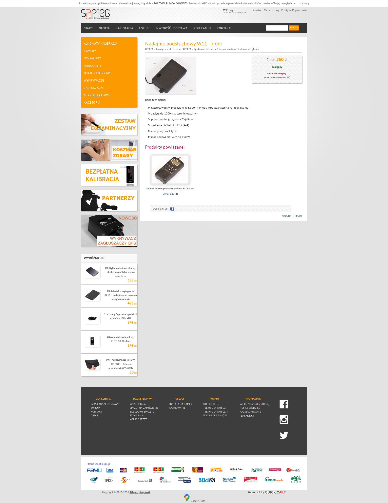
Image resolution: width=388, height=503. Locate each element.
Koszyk (230, 10)
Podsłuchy (92, 66)
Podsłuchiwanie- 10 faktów (250, 411)
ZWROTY (95, 407)
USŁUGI (144, 28)
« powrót (286, 215)
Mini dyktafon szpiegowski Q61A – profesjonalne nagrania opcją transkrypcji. (120, 294)
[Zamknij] (304, 3)
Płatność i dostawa (172, 28)
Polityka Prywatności (294, 10)
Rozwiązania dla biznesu (168, 48)
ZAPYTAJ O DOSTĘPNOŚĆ (277, 77)
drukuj (298, 215)
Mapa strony (271, 10)
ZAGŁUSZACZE (94, 88)
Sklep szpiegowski (140, 492)
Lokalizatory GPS (98, 73)
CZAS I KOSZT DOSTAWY (105, 403)
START (88, 28)
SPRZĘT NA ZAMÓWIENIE (144, 407)
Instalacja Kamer (180, 403)
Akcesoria (92, 102)
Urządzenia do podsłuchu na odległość (237, 48)
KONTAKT (224, 28)
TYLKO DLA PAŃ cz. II (215, 411)
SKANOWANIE (177, 407)
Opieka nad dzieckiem (205, 48)
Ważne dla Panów (215, 415)
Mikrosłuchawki (97, 95)
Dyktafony (92, 58)
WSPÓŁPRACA (138, 403)
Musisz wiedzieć (249, 407)
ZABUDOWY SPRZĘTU (142, 411)
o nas (94, 415)
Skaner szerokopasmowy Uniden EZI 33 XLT (170, 188)
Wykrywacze (94, 80)
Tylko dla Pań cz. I (215, 407)
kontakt (96, 411)
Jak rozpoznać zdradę (254, 403)
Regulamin (202, 28)
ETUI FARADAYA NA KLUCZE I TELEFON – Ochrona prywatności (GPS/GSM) (120, 364)
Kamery (90, 51)
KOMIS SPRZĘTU (139, 419)
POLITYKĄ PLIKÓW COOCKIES (171, 3)
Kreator (257, 10)
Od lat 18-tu (211, 403)
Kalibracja (124, 28)
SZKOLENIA (136, 415)
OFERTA (104, 28)
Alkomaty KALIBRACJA (100, 43)
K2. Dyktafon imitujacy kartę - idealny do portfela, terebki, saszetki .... (120, 271)
